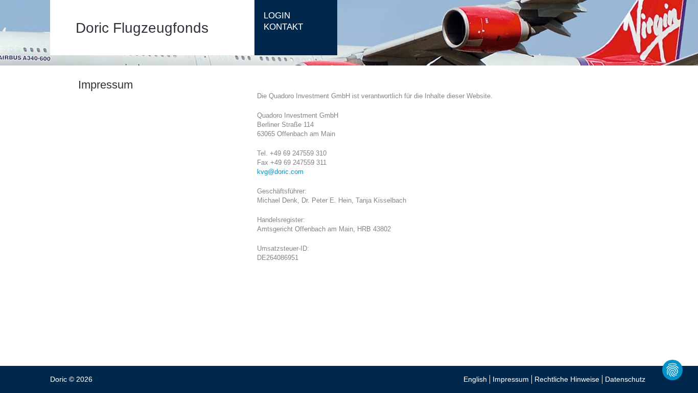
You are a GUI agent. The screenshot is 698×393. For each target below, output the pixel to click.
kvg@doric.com (280, 172)
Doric (58, 379)
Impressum (511, 379)
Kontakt (283, 27)
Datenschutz (625, 379)
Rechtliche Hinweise (566, 379)
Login (277, 15)
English (475, 379)
